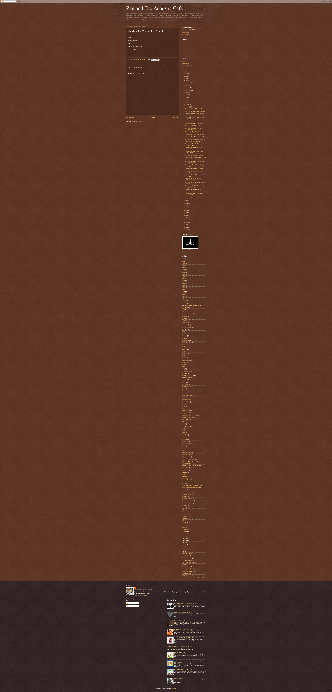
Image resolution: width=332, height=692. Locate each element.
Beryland (184, 336)
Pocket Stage (185, 496)
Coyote (184, 382)
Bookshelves (185, 63)
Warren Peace (186, 573)
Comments (131, 606)
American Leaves (186, 316)
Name (183, 481)
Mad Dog (184, 472)
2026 (185, 73)
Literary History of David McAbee (190, 465)
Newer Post (130, 118)
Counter (184, 380)
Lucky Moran (185, 467)
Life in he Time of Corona (188, 459)
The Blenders (185, 555)
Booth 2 (184, 351)
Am (183, 311)
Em (183, 408)
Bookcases (185, 347)
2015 (185, 217)
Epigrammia (185, 413)
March (187, 104)
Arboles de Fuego (186, 325)
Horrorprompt (185, 439)
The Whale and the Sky (188, 560)
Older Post (175, 118)
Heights (184, 430)
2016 (185, 215)
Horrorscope (185, 441)
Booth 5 (184, 358)
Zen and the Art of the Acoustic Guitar (191, 577)
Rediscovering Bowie (187, 503)
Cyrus (183, 388)
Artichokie (184, 329)
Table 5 (184, 544)
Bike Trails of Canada (187, 342)
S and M (184, 507)
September (188, 90)
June (187, 97)
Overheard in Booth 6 (179, 620)
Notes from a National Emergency (190, 485)
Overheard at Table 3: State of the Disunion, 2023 (193, 171)
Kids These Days (186, 454)
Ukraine (184, 564)
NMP (183, 483)
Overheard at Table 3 (187, 492)
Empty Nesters (186, 410)
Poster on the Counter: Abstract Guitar (184, 629)
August (187, 92)
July (187, 95)
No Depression (186, 34)
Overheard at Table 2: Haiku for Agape (194, 109)
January (188, 197)
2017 (185, 212)
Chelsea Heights (186, 371)
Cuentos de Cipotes (187, 386)
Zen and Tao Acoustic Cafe (154, 7)
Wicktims (184, 575)
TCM (183, 549)
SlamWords (185, 522)
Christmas (185, 373)
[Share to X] (155, 60)
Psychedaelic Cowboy (187, 500)
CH (183, 369)
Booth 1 (184, 349)
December (188, 83)
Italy (183, 448)
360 (183, 298)
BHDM (184, 338)
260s (183, 296)
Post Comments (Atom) (139, 121)
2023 (185, 81)
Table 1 (184, 536)
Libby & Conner (186, 457)
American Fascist (186, 314)
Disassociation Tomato (188, 395)
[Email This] (152, 60)
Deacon (184, 391)
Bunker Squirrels (186, 360)
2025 (185, 76)
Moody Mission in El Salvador (189, 30)
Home (153, 118)
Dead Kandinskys (186, 393)
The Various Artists (187, 558)
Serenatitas (185, 518)
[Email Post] (149, 59)
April (187, 102)
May (187, 99)
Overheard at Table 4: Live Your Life (194, 168)
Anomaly (184, 320)
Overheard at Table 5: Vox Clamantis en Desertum (179, 646)
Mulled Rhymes (186, 479)
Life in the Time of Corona (188, 461)
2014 (185, 220)
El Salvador (185, 406)
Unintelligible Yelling (187, 569)
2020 (185, 205)
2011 (185, 227)
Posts (129, 603)
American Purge (186, 318)
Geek (183, 424)
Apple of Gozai (186, 322)
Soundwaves (185, 529)
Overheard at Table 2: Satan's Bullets (194, 134)
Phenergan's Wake (187, 494)
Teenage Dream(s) (187, 553)
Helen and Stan (186, 432)
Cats (183, 366)
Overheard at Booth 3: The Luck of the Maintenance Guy (194, 129)
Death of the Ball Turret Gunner (182, 612)
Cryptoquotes (185, 384)
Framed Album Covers (188, 417)
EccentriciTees (186, 402)
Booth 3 (184, 353)
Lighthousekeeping (187, 463)
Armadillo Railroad (187, 327)
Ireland (184, 446)
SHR (183, 520)
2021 (185, 203)
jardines (184, 450)
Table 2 (184, 538)
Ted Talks (184, 551)
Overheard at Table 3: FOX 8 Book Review (185, 638)
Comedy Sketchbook (187, 377)
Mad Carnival (185, 470)
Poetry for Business (187, 498)
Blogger (174, 688)
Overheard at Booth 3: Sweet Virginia (194, 126)
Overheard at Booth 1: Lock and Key (194, 123)
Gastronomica (185, 419)
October (188, 87)
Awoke (184, 331)
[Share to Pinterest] (159, 60)
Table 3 (184, 540)
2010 (185, 229)
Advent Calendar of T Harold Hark (190, 305)
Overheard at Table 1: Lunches (193, 141)
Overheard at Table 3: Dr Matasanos (194, 155)
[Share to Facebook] (157, 60)
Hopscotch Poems (187, 437)
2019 (185, 208)
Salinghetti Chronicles (187, 511)
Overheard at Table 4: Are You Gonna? (194, 132)
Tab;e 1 (184, 533)
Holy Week (185, 435)
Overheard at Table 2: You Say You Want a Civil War (194, 179)
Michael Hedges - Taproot (180, 652)
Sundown (184, 531)
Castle (184, 364)
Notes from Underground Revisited (191, 487)
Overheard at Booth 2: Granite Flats (183, 669)
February (188, 107)
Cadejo (184, 362)
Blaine (184, 344)
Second (184, 516)
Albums (184, 309)
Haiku (183, 428)
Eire (183, 404)
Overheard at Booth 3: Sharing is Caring (195, 111)
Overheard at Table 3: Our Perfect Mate (195, 121)
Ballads (184, 333)
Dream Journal (186, 399)
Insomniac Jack (186, 443)
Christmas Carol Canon (188, 375)
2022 (185, 200)
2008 (183, 259)
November (188, 85)
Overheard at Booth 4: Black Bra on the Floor (185, 603)
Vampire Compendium (187, 571)
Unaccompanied (186, 566)
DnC (183, 397)
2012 (185, 224)
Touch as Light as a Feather (189, 562)
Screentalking (185, 514)
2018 (185, 210)
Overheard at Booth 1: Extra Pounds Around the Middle (194, 194)
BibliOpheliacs (186, 340)
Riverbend (184, 505)
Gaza (183, 421)
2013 (185, 222)
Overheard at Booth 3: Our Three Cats (194, 136)
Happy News (185, 32)
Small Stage (185, 525)
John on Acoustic (178, 678)
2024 (185, 78)
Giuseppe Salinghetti (187, 426)
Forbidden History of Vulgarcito (190, 415)
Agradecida (185, 307)
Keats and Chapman (187, 452)
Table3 (184, 547)
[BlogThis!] (154, 60)
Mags (183, 474)
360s (183, 300)
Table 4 (134, 62)
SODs (183, 527)
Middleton (184, 476)
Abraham (184, 303)
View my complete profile (140, 595)
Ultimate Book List (187, 66)
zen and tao (139, 588)
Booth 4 (184, 355)
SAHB (184, 509)
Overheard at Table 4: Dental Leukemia (195, 139)
